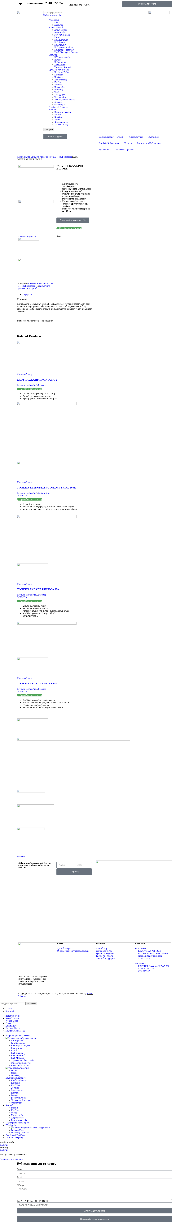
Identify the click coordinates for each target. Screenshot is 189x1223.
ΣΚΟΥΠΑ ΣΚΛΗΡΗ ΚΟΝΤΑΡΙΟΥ (37, 379)
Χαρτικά (52, 109)
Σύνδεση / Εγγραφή (14, 1137)
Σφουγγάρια (59, 94)
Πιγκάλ (57, 60)
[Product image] (32, 463)
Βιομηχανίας (59, 32)
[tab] (58, 294)
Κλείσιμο (4, 1145)
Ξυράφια (58, 82)
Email (19, 1177)
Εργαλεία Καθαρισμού (59, 70)
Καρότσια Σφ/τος (61, 72)
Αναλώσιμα (54, 20)
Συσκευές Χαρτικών (63, 67)
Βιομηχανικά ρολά (62, 112)
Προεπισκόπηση (24, 374)
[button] (57, 238)
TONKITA (22, 495)
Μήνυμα (20, 1185)
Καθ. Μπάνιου (60, 42)
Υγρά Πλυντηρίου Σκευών (66, 52)
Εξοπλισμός (54, 55)
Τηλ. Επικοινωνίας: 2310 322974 (40, 3)
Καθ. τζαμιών (60, 45)
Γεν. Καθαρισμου (62, 35)
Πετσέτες (58, 89)
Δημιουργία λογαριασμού (11, 1159)
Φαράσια (58, 102)
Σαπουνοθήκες (60, 65)
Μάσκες (14, 1073)
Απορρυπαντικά (56, 27)
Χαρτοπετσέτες (61, 122)
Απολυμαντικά (60, 30)
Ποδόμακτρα (60, 62)
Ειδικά (57, 37)
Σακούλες (58, 25)
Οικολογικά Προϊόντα (58, 107)
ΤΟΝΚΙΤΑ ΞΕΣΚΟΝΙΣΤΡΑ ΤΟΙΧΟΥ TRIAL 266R (46, 487)
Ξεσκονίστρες (60, 80)
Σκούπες (58, 92)
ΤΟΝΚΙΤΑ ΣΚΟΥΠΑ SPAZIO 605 (37, 683)
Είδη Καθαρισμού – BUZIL (111, 137)
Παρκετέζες (59, 87)
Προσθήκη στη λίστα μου (70, 228)
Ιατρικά (57, 114)
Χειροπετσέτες (61, 124)
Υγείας (57, 119)
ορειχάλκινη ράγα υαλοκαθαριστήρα (34, 287)
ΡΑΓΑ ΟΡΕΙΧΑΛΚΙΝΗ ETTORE (32, 1201)
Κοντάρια (58, 75)
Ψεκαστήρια (59, 104)
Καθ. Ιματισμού (61, 40)
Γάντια (57, 22)
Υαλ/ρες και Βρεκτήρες (64, 99)
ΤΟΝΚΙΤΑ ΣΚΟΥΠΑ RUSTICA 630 (38, 589)
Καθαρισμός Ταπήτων (64, 50)
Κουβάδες (58, 77)
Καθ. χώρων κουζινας (63, 47)
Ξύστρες (58, 84)
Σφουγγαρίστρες (61, 97)
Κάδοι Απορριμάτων (63, 57)
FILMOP (21, 856)
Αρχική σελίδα (24, 157)
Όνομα (20, 1169)
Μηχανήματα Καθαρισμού (148, 143)
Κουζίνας (58, 117)
